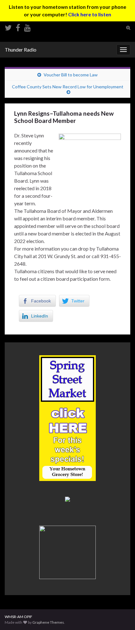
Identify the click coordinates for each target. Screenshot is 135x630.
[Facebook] (18, 26)
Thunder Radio (20, 49)
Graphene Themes (48, 622)
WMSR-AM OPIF (18, 616)
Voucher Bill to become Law (71, 74)
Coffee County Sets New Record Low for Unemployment (67, 86)
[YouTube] (27, 26)
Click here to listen (89, 14)
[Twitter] (8, 26)
